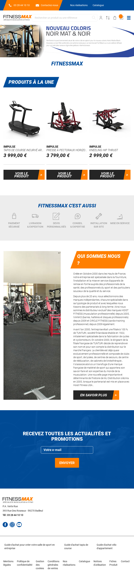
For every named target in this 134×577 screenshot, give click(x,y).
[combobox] (64, 17)
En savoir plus (93, 395)
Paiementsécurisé (14, 225)
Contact (125, 561)
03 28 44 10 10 (22, 5)
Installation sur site (98, 225)
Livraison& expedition (35, 225)
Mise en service (120, 223)
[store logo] (17, 17)
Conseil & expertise (77, 225)
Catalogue (98, 5)
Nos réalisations (79, 5)
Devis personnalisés (56, 225)
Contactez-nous (49, 5)
